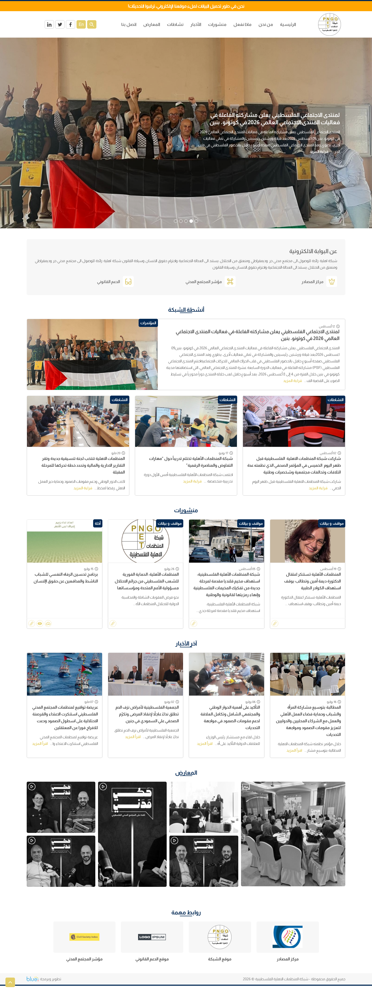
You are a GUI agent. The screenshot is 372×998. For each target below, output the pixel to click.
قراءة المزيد (327, 155)
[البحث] (91, 24)
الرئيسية (288, 24)
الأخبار (195, 24)
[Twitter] (60, 24)
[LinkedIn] (49, 24)
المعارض (186, 772)
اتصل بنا (128, 24)
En (81, 24)
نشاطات (175, 24)
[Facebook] (70, 24)
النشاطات (336, 400)
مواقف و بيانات (332, 523)
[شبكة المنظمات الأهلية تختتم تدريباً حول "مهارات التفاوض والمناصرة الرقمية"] (186, 421)
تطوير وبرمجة (50, 979)
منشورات (217, 24)
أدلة (98, 523)
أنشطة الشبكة (186, 310)
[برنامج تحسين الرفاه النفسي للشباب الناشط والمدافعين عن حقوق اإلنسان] (64, 541)
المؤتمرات (148, 323)
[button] (196, 221)
